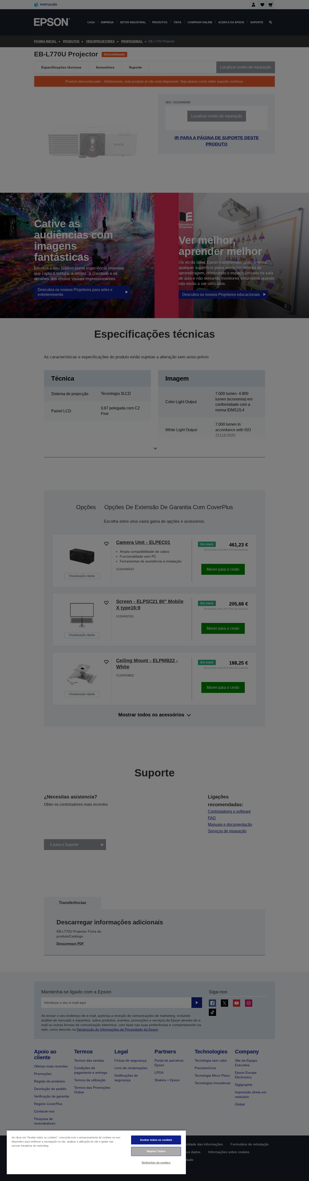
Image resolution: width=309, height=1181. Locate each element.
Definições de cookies (156, 1162)
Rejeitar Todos (156, 1151)
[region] (96, 1152)
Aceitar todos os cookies (156, 1139)
